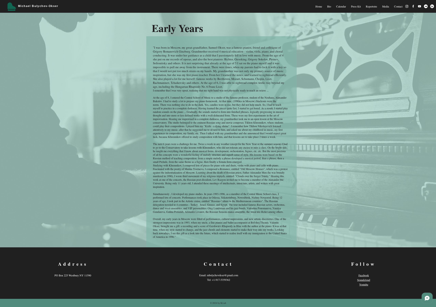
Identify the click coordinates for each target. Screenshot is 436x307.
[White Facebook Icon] (413, 6)
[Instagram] (407, 6)
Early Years (177, 28)
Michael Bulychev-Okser (38, 6)
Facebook (364, 275)
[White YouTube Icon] (419, 6)
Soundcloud (363, 280)
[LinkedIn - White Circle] (432, 6)
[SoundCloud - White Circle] (426, 6)
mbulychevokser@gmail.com (222, 275)
